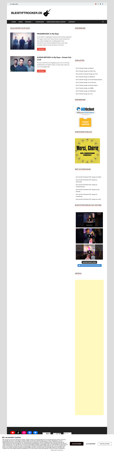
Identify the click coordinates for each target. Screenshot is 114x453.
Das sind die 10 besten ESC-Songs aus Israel (88, 199)
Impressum (60, 450)
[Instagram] (98, 4)
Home (14, 22)
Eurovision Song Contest (56, 22)
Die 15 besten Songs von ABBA (85, 88)
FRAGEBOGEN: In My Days (48, 34)
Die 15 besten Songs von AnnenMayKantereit (89, 79)
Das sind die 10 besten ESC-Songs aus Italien (88, 177)
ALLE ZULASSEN (76, 443)
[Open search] (103, 22)
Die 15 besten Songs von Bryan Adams (87, 85)
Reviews (28, 22)
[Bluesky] (35, 432)
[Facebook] (103, 4)
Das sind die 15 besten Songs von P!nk (87, 74)
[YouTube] (96, 4)
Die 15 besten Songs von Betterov (85, 76)
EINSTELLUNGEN (104, 443)
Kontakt (72, 22)
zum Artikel (40, 49)
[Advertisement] (89, 347)
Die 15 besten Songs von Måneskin (86, 91)
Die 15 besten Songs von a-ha (84, 94)
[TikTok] (100, 4)
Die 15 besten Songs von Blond (84, 68)
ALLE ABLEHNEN (90, 443)
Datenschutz (54, 450)
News (20, 22)
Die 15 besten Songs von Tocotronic (86, 82)
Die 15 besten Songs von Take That (86, 71)
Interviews (40, 22)
